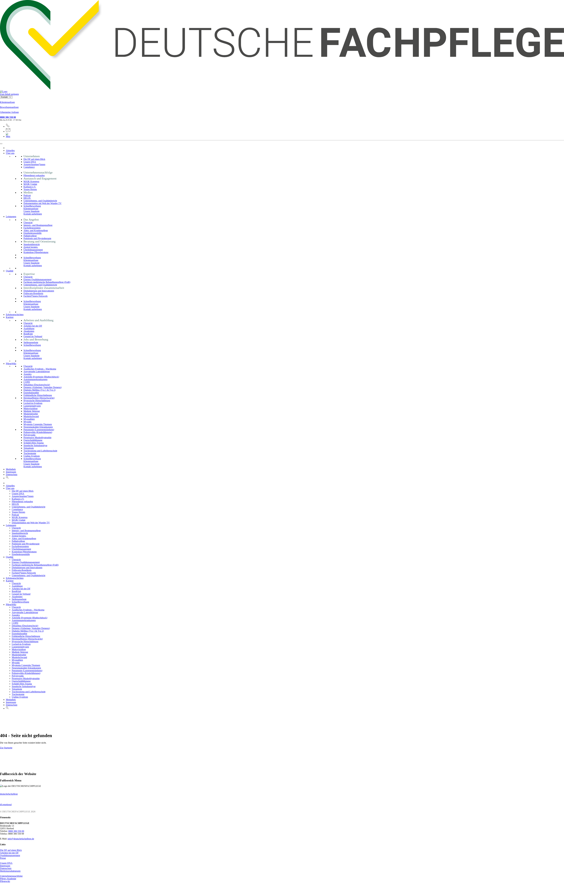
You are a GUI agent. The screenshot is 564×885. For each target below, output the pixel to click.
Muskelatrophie (31, 413)
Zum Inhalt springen (9, 94)
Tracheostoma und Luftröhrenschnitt (40, 450)
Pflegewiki (5, 881)
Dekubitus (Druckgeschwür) (37, 384)
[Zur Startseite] (282, 46)
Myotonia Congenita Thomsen (38, 424)
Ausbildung (29, 328)
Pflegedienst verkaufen (34, 175)
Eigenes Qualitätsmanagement (37, 279)
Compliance (29, 167)
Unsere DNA (30, 162)
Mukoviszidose (31, 408)
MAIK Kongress (31, 181)
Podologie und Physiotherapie (37, 238)
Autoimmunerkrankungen (35, 379)
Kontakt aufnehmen (33, 214)
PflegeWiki (11, 363)
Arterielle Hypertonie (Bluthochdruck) (41, 377)
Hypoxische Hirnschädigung (37, 400)
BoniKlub (28, 334)
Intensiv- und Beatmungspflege (38, 225)
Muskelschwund (31, 416)
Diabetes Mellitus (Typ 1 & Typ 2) (40, 390)
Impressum (11, 472)
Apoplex (28, 374)
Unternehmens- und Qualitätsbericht (40, 200)
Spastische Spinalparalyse (35, 445)
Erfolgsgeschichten (15, 314)
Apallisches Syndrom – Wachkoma (40, 369)
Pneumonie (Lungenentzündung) (39, 429)
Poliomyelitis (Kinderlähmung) (38, 432)
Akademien (29, 331)
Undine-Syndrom (32, 456)
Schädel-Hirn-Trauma (34, 443)
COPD (27, 382)
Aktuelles (10, 150)
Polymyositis (29, 435)
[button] (7, 478)
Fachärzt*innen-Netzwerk (36, 296)
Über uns (10, 153)
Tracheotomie (30, 453)
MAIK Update (30, 184)
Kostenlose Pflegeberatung (36, 252)
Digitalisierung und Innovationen (39, 291)
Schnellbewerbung (32, 206)
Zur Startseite (6, 747)
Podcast (27, 195)
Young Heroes (30, 189)
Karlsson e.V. (30, 186)
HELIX (27, 198)
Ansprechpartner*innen (34, 164)
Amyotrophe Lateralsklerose (37, 371)
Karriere (10, 317)
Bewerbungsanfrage (9, 107)
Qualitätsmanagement (10, 855)
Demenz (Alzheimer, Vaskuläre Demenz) (43, 387)
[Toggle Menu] (1, 143)
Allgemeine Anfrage (9, 112)
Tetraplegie (29, 448)
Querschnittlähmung (33, 440)
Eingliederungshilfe (33, 233)
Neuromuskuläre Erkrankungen (38, 427)
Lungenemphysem (32, 406)
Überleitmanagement (33, 249)
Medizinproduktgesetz (10, 871)
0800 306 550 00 (8, 117)
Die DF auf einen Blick (34, 159)
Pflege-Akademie (8, 878)
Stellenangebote (31, 342)
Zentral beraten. (31, 247)
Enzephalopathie (31, 392)
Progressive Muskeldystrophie (37, 437)
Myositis (27, 421)
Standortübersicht (32, 244)
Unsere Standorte (32, 211)
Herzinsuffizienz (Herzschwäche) (39, 398)
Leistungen (11, 216)
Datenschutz (11, 474)
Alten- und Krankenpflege (36, 230)
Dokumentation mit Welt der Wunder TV (43, 203)
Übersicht (28, 222)
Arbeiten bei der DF (33, 326)
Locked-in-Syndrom (33, 403)
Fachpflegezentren (32, 228)
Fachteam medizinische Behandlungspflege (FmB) (47, 282)
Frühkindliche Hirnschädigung (38, 395)
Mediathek (11, 469)
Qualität (9, 271)
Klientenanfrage (7, 102)
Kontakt (4, 97)
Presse (3, 858)
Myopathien (29, 419)
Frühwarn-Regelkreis (33, 293)
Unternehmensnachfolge (11, 876)
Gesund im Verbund (33, 336)
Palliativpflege (30, 235)
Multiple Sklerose (32, 411)
